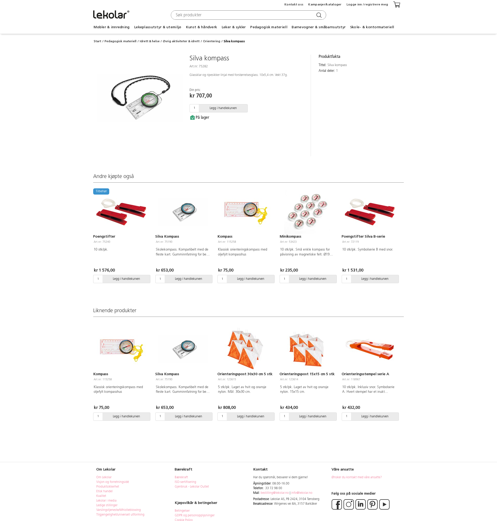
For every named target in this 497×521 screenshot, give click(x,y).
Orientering (211, 41)
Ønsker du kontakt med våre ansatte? (357, 477)
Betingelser (183, 510)
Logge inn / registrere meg (367, 4)
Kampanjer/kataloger (324, 4)
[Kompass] (245, 212)
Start (97, 41)
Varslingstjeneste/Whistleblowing (118, 510)
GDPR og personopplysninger (195, 515)
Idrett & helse (150, 41)
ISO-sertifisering (185, 482)
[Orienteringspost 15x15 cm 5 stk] (307, 349)
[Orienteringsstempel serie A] (370, 349)
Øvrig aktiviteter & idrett (181, 41)
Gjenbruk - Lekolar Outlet (192, 486)
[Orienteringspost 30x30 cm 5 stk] (245, 349)
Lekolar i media (106, 500)
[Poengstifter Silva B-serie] (370, 212)
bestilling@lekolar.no (275, 493)
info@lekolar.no (301, 493)
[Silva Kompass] (183, 212)
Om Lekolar (104, 477)
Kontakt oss (293, 4)
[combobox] (248, 15)
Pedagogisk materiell (120, 41)
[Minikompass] (307, 212)
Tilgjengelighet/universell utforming (120, 514)
